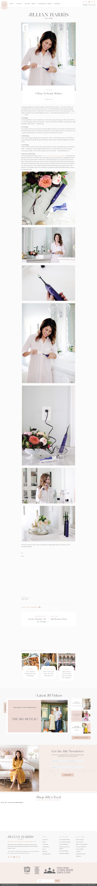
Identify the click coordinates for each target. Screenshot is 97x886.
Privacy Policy (74, 884)
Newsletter (42, 3)
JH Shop (18, 3)
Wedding (57, 3)
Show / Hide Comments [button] (35, 607)
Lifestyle (48, 90)
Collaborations (63, 844)
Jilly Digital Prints (64, 839)
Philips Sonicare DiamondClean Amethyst (53, 155)
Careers (78, 856)
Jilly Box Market (64, 851)
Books (49, 3)
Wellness (45, 844)
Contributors (46, 854)
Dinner (30, 669)
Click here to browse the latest (48, 800)
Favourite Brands (64, 853)
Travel (66, 669)
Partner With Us (80, 854)
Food (43, 849)
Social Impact (80, 849)
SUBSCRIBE (67, 774)
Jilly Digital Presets (65, 842)
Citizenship (45, 846)
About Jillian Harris (81, 844)
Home (44, 842)
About (33, 3)
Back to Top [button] (91, 884)
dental (23, 599)
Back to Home (80, 839)
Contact (78, 851)
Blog (11, 3)
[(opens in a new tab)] (37, 716)
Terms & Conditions (82, 884)
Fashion (44, 851)
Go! (57, 880)
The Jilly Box (48, 669)
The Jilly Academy (81, 846)
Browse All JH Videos (81, 737)
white (26, 599)
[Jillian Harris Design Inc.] (48, 15)
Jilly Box (27, 5)
